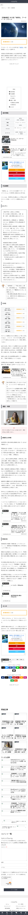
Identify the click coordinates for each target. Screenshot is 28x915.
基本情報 (12, 91)
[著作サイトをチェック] (3, 677)
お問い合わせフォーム (14, 910)
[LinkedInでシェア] (17, 581)
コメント (4, 847)
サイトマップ (7, 906)
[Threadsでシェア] (11, 577)
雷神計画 (13, 104)
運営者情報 (7, 908)
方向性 (13, 98)
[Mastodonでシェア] (11, 573)
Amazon (16, 169)
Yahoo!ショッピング (16, 175)
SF (18, 659)
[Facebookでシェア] (10, 667)
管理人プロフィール (20, 908)
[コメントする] (14, 670)
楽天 (17, 172)
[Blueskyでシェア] (6, 667)
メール (3, 867)
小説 (23, 659)
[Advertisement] (14, 12)
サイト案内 (20, 904)
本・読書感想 (5, 659)
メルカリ (16, 178)
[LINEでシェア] (17, 667)
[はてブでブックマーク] (14, 667)
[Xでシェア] (3, 667)
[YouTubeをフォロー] (14, 677)
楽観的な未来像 (15, 102)
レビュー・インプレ (7, 661)
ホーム (7, 904)
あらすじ (13, 96)
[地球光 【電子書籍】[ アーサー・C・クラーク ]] (5, 166)
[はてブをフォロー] (10, 677)
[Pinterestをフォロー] (17, 677)
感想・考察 (13, 100)
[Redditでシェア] (17, 577)
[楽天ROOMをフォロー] (25, 677)
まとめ (12, 107)
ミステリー (13, 659)
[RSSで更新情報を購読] (16, 680)
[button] (25, 667)
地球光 (21, 47)
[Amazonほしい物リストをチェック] (21, 677)
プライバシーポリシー (21, 906)
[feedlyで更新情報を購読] (12, 680)
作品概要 (12, 93)
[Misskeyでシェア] (23, 573)
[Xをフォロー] (6, 677)
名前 (2, 862)
